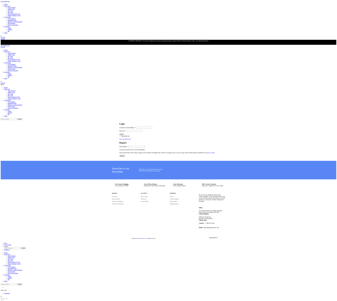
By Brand (7, 26)
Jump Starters (11, 23)
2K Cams (10, 10)
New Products (12, 7)
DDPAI (10, 29)
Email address (123, 146)
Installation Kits (12, 20)
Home (6, 4)
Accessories (7, 17)
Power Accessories (13, 25)
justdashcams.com (143, 238)
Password (122, 131)
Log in (121, 134)
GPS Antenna (11, 18)
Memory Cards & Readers (15, 22)
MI (8, 31)
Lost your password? (125, 139)
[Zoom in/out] (6, 298)
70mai (9, 28)
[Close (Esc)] (1, 298)
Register (122, 156)
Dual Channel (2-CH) (14, 14)
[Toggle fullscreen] (5, 298)
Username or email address (127, 127)
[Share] (3, 298)
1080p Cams (11, 9)
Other (5, 33)
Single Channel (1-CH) (14, 15)
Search (20, 119)
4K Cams (10, 12)
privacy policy (211, 152)
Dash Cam (7, 6)
